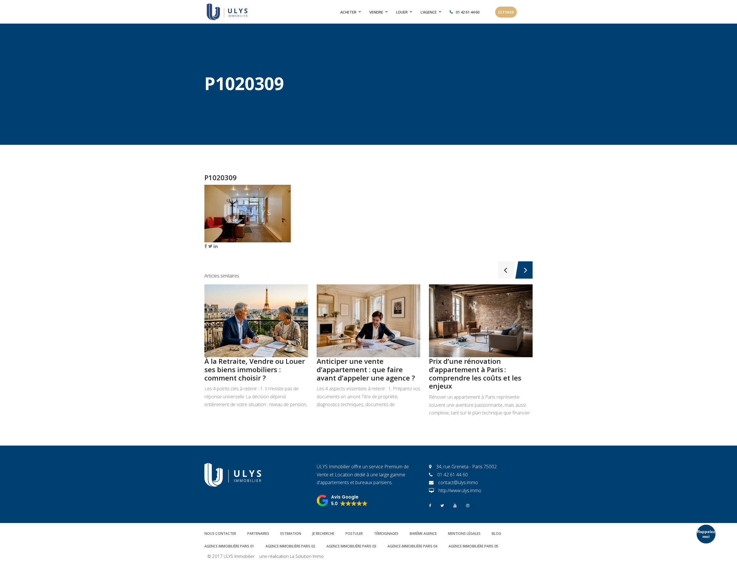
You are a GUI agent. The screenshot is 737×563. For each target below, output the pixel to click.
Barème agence (423, 533)
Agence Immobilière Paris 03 (351, 546)
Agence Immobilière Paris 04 (412, 546)
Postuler (354, 533)
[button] (342, 500)
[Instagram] (467, 505)
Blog (496, 533)
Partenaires (258, 533)
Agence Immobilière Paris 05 (473, 546)
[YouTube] (455, 505)
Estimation (290, 533)
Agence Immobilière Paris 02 (290, 546)
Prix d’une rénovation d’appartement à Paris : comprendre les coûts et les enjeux (475, 373)
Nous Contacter (220, 533)
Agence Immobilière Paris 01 (229, 546)
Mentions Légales (464, 533)
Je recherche (323, 533)
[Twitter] (442, 505)
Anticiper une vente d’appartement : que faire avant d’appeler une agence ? (366, 369)
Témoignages (386, 533)
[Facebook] (430, 505)
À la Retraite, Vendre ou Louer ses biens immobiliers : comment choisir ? (254, 369)
